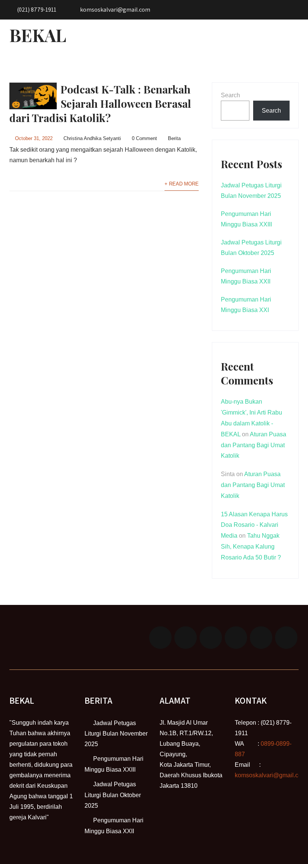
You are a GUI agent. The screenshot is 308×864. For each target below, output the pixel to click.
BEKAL (37, 35)
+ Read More (182, 184)
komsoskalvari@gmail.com (270, 775)
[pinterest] (261, 637)
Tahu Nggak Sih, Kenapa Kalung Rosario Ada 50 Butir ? (251, 546)
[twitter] (185, 637)
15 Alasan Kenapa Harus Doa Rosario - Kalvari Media (254, 525)
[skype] (286, 637)
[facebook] (160, 637)
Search (230, 95)
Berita (174, 138)
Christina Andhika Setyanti (92, 138)
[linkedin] (236, 637)
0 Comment (144, 138)
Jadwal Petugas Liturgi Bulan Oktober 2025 (113, 795)
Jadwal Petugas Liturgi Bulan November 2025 (116, 734)
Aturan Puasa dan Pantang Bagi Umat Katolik (253, 445)
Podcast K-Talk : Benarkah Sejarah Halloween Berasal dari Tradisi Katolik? (100, 103)
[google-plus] (210, 637)
